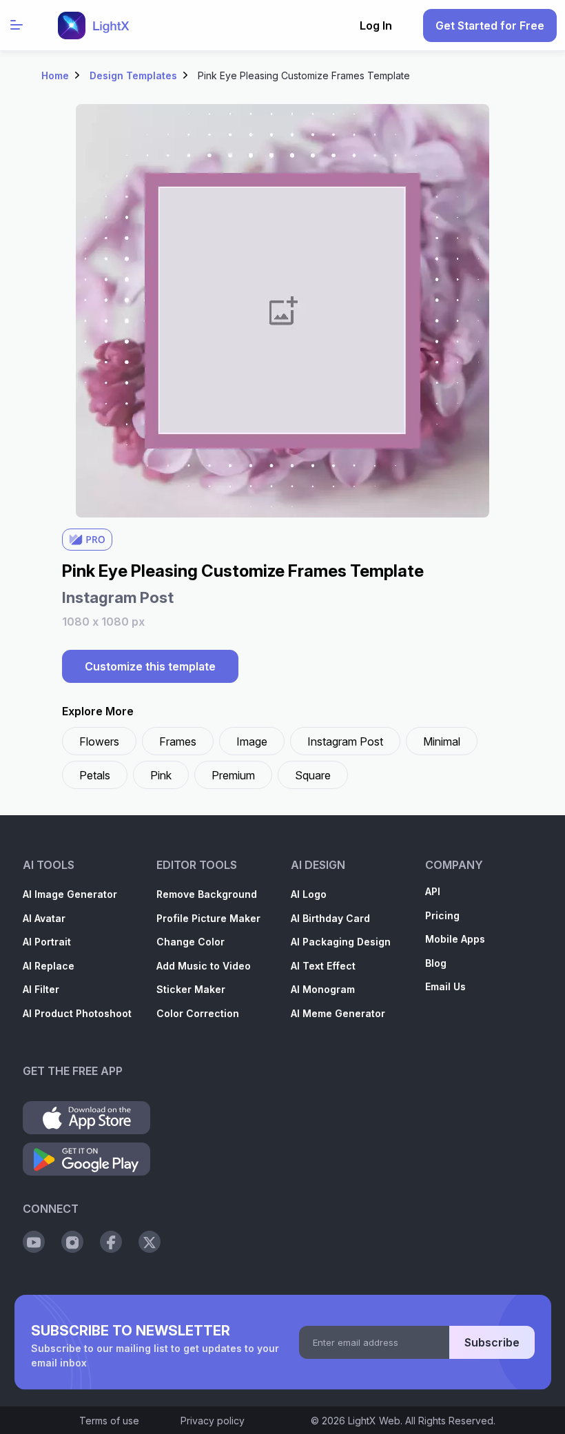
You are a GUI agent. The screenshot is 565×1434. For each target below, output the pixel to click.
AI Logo (309, 894)
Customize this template (150, 666)
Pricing (442, 915)
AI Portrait (47, 942)
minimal (441, 741)
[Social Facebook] (111, 1242)
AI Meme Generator (338, 1013)
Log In (376, 25)
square (313, 775)
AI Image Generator (70, 894)
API (432, 891)
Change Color (190, 942)
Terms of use (109, 1420)
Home (55, 75)
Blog (435, 963)
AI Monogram (323, 989)
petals (94, 775)
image (251, 741)
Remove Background (206, 894)
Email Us (445, 986)
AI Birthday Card (330, 918)
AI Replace (48, 966)
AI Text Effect (323, 966)
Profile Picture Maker (208, 918)
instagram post (345, 741)
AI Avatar (44, 918)
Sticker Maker (190, 989)
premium (233, 775)
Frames (177, 741)
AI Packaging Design (341, 942)
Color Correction (197, 1013)
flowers (99, 741)
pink (161, 775)
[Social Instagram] (72, 1242)
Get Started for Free (489, 25)
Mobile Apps (455, 939)
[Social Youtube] (34, 1242)
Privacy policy (213, 1420)
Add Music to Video (203, 966)
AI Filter (41, 989)
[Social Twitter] (149, 1242)
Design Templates (133, 75)
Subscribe (492, 1342)
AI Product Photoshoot (77, 1013)
